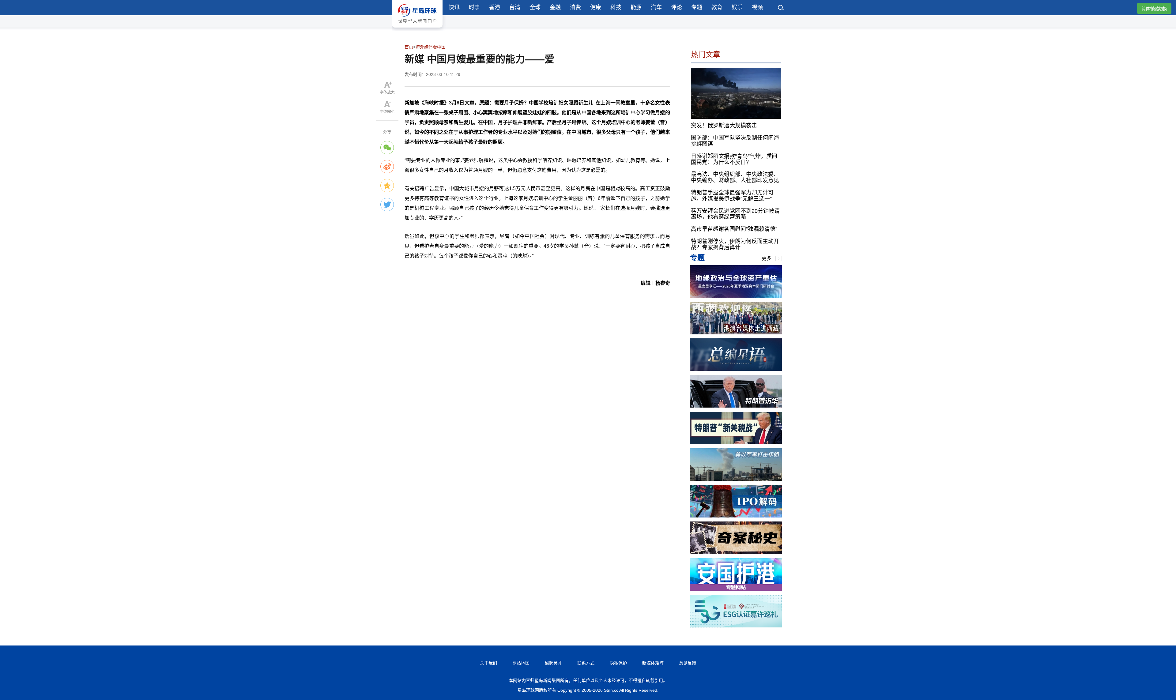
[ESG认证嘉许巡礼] (736, 625)
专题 (696, 7)
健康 (595, 7)
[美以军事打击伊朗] (736, 479)
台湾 (514, 7)
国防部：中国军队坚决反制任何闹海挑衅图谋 (735, 141)
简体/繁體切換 (1154, 8)
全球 (535, 7)
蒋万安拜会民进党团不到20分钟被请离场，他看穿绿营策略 (735, 214)
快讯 (454, 7)
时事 (474, 7)
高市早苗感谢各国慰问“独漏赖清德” (734, 229)
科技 (615, 7)
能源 (636, 7)
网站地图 (521, 662)
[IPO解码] (736, 515)
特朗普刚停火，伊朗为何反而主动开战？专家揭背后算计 (735, 244)
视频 (757, 7)
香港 (494, 7)
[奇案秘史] (736, 552)
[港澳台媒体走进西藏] (736, 332)
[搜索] (781, 8)
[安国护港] (736, 589)
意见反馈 (687, 662)
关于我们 (488, 662)
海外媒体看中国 (431, 46)
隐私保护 (618, 662)
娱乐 (737, 7)
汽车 (656, 7)
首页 (409, 46)
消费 (575, 7)
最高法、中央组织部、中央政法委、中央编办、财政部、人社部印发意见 (735, 177)
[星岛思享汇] (736, 296)
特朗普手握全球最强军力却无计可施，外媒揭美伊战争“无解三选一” (732, 196)
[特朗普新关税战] (736, 442)
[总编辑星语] (736, 369)
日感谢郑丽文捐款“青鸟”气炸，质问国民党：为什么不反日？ (734, 159)
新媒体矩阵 (653, 662)
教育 (716, 7)
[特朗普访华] (736, 405)
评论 (676, 7)
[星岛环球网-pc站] (417, 29)
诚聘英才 (553, 662)
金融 (555, 7)
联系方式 (585, 662)
